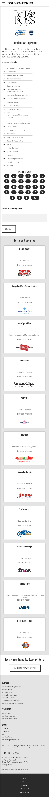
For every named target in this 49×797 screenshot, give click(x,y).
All (35, 198)
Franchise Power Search (24, 668)
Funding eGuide (7, 692)
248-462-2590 (10, 752)
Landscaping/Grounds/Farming (19, 123)
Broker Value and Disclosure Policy (15, 762)
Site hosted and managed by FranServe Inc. (15, 769)
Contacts (24, 792)
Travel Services (13, 162)
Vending (10, 166)
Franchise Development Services (12, 703)
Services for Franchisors (9, 695)
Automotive (11, 72)
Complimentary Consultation (11, 701)
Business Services (14, 79)
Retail (9, 144)
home (24, 778)
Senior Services (13, 148)
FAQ (3, 734)
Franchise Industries (8, 716)
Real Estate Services (15, 137)
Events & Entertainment (16, 98)
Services (24, 785)
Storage (10, 155)
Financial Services (13, 102)
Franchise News (7, 737)
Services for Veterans (8, 698)
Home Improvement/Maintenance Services (17, 115)
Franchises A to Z (7, 713)
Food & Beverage (14, 106)
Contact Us (5, 731)
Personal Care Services (16, 130)
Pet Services (12, 134)
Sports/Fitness (12, 151)
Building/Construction (15, 75)
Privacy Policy (7, 764)
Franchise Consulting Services (11, 687)
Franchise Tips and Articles (10, 740)
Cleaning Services (13, 86)
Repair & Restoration (15, 141)
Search (8, 229)
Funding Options (7, 690)
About (24, 782)
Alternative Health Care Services (19, 68)
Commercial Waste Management (19, 95)
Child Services (12, 82)
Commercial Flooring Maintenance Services (15, 90)
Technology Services (15, 158)
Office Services (12, 126)
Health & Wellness (14, 109)
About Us (5, 729)
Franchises (24, 789)
